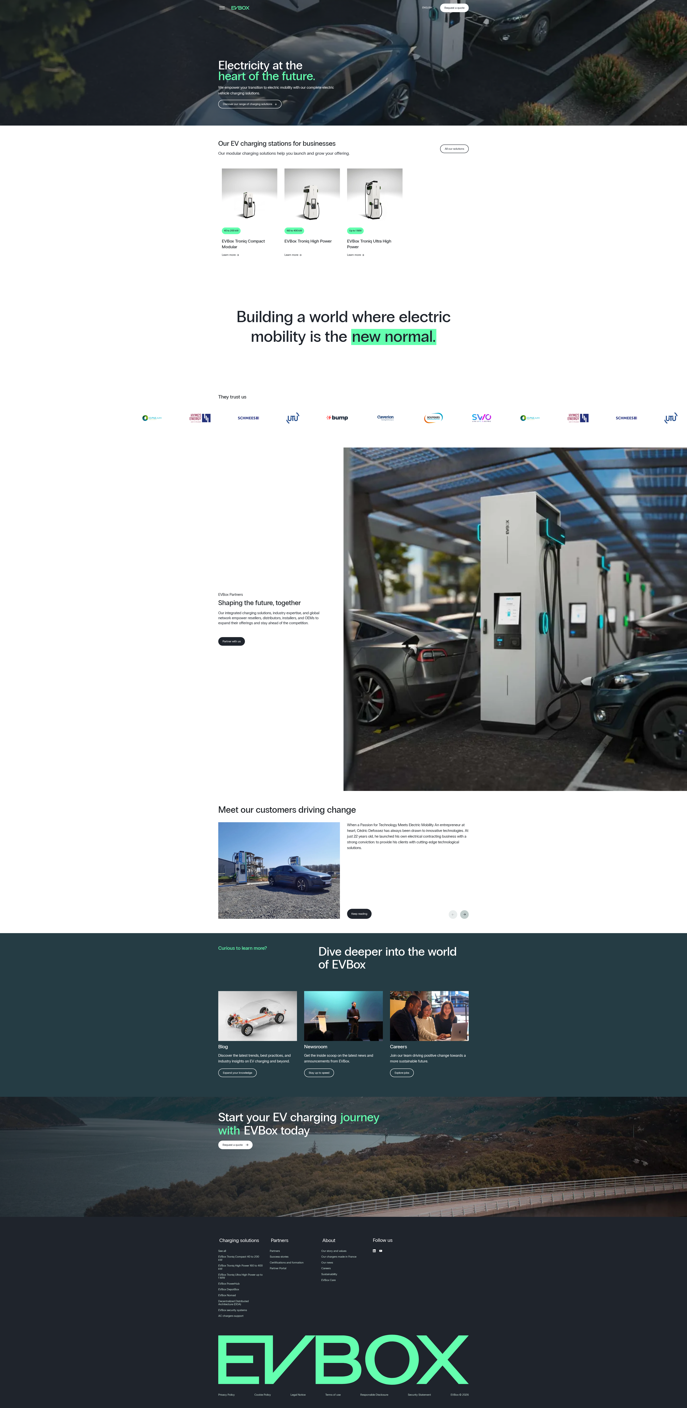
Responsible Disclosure (374, 1394)
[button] (464, 914)
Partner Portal (278, 1268)
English (427, 7)
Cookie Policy (262, 1394)
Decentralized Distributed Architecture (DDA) (233, 1303)
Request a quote (454, 7)
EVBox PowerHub (229, 1283)
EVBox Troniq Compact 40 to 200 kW (238, 1258)
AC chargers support (230, 1315)
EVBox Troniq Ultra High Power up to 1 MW (240, 1276)
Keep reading (359, 913)
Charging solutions (239, 1240)
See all (222, 1251)
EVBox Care (328, 1280)
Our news (327, 1262)
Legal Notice (298, 1394)
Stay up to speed (319, 1072)
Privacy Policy (226, 1394)
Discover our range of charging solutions (247, 104)
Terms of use (333, 1394)
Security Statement (419, 1394)
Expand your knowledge (237, 1072)
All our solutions (454, 148)
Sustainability (329, 1274)
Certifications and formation (287, 1262)
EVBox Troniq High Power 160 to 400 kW (240, 1267)
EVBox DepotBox (228, 1289)
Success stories (279, 1256)
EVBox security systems (232, 1310)
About (328, 1240)
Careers (326, 1268)
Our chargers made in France (338, 1256)
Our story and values (333, 1251)
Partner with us (232, 641)
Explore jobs (402, 1072)
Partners (279, 1240)
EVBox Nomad (227, 1295)
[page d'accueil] (242, 8)
